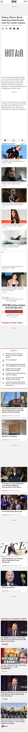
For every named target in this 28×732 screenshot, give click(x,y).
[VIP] (25, 1)
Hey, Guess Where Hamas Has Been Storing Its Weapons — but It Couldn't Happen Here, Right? (13, 721)
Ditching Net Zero (8, 587)
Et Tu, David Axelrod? (11, 360)
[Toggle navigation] (2, 1)
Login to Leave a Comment (14, 311)
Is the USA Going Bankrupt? (12, 511)
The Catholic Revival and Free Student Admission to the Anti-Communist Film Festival (13, 410)
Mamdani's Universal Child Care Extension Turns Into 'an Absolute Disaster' (14, 355)
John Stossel (5, 591)
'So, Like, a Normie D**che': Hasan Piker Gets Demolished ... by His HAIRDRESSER (14, 667)
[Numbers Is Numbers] (14, 427)
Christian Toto (5, 565)
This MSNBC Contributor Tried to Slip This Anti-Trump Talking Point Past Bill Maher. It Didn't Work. (13, 639)
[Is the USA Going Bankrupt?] (14, 502)
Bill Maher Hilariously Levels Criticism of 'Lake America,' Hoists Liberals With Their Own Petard (14, 694)
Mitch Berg (4, 440)
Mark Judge (4, 415)
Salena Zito (5, 490)
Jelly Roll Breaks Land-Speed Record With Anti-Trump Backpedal (12, 560)
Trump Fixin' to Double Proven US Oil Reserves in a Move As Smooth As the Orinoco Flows (15, 383)
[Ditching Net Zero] (14, 578)
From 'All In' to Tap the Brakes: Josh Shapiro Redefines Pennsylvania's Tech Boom (13, 485)
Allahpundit (5, 25)
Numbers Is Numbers (9, 436)
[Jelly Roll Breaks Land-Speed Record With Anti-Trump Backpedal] (14, 549)
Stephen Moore (5, 515)
